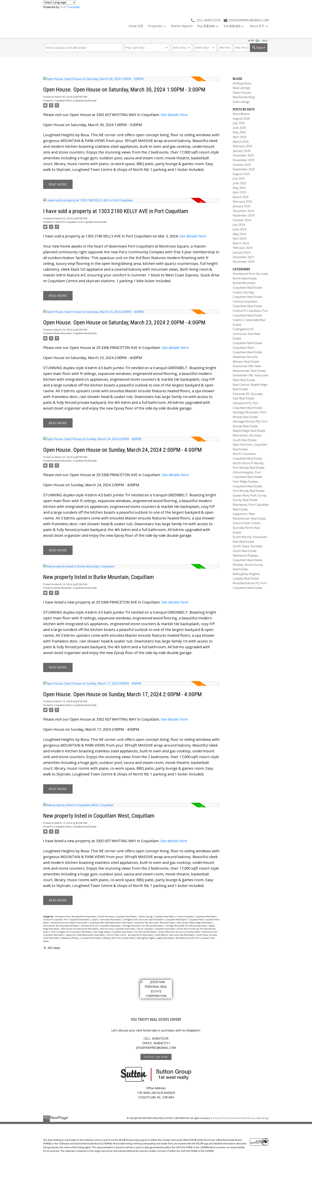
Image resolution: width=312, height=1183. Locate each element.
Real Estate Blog (244, 97)
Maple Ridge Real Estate (249, 431)
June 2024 (239, 229)
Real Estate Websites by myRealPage (249, 1118)
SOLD (264, 40)
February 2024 (242, 248)
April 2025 (239, 192)
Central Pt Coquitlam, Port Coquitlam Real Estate (80, 222)
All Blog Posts (242, 83)
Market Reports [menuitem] (182, 26)
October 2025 (242, 165)
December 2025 (243, 155)
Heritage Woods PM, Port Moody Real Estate (186, 925)
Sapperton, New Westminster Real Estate (85, 935)
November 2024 (243, 215)
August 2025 (241, 174)
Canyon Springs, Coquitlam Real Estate (156, 916)
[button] (156, 1057)
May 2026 (239, 132)
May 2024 (239, 234)
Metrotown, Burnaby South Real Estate (80, 929)
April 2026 (239, 137)
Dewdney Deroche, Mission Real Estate (69, 922)
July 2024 (239, 225)
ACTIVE (251, 40)
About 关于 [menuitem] (257, 26)
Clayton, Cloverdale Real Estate (106, 919)
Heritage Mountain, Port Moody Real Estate (143, 925)
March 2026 (241, 142)
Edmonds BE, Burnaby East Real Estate (61, 925)
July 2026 (239, 123)
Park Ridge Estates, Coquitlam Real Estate (113, 932)
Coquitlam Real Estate (176, 919)
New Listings (241, 88)
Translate (73, 7)
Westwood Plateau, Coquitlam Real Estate (81, 938)
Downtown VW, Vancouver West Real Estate (155, 922)
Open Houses (242, 93)
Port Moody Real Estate (146, 932)
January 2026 (241, 151)
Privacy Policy (220, 1118)
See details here (174, 114)
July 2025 (239, 178)
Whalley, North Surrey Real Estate (119, 938)
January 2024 (241, 252)
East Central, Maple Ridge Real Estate (195, 922)
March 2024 (241, 243)
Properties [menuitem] (155, 26)
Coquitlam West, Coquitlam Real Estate (75, 100)
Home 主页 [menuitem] (136, 26)
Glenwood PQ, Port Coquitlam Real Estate (101, 925)
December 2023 (243, 257)
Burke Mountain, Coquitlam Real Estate (75, 333)
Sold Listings (241, 102)
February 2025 (242, 202)
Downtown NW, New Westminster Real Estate (111, 922)
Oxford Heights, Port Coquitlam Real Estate (71, 932)
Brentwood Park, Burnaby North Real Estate (76, 916)
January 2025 (241, 206)
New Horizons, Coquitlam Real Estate (118, 929)
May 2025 (239, 188)
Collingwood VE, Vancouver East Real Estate (143, 919)
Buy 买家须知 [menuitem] (206, 26)
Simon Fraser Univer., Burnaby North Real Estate (130, 935)
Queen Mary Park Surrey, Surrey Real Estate (180, 932)
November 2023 (243, 262)
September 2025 (244, 169)
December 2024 (243, 211)
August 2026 (241, 119)
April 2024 (239, 238)
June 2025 (239, 183)
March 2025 (241, 197)
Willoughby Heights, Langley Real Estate (155, 938)
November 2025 (243, 160)
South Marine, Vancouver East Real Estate (175, 935)
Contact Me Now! (156, 1057)
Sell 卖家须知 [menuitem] (232, 26)
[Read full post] (131, 81)
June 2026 (239, 128)
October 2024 (242, 220)
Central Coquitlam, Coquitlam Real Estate (196, 916)
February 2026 (242, 146)
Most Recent (241, 114)
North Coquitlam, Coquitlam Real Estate (156, 929)
